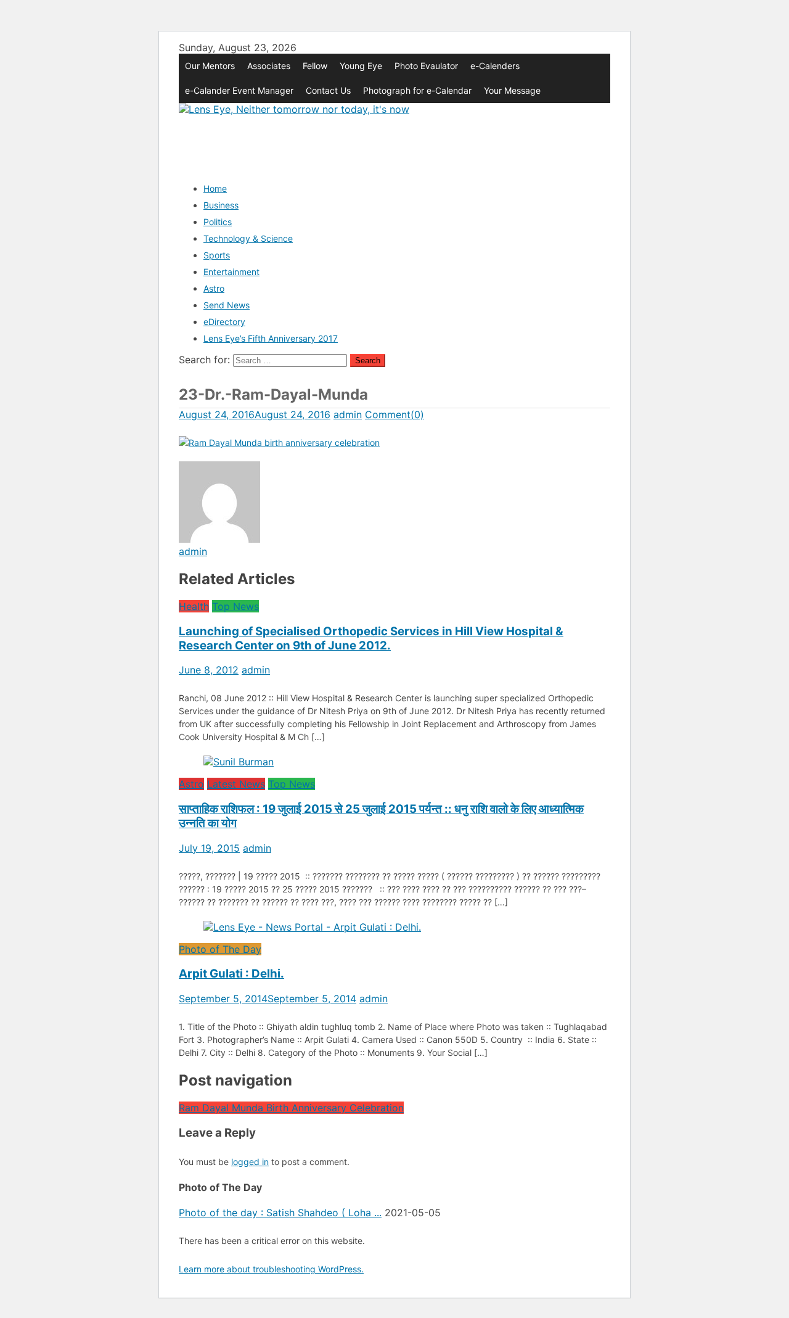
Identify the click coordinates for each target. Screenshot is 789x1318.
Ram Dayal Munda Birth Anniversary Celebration (291, 1108)
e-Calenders (495, 65)
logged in (250, 1161)
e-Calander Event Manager (239, 90)
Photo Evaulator (426, 65)
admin (347, 414)
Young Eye (361, 65)
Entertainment (231, 271)
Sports (216, 255)
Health (194, 606)
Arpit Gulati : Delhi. (231, 973)
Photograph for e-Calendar (417, 90)
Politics (217, 221)
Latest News (236, 784)
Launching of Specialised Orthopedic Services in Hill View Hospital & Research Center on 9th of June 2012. (371, 638)
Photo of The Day (220, 949)
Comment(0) (394, 414)
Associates (268, 65)
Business (221, 205)
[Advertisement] (403, 143)
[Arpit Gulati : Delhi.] (394, 927)
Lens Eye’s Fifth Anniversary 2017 (270, 338)
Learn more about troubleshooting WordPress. (271, 1269)
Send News (226, 305)
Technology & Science (248, 238)
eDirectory (224, 321)
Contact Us (328, 90)
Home (215, 188)
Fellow (315, 65)
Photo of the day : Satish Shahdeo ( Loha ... (280, 1212)
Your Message (512, 90)
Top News (235, 606)
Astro (213, 288)
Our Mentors (210, 65)
